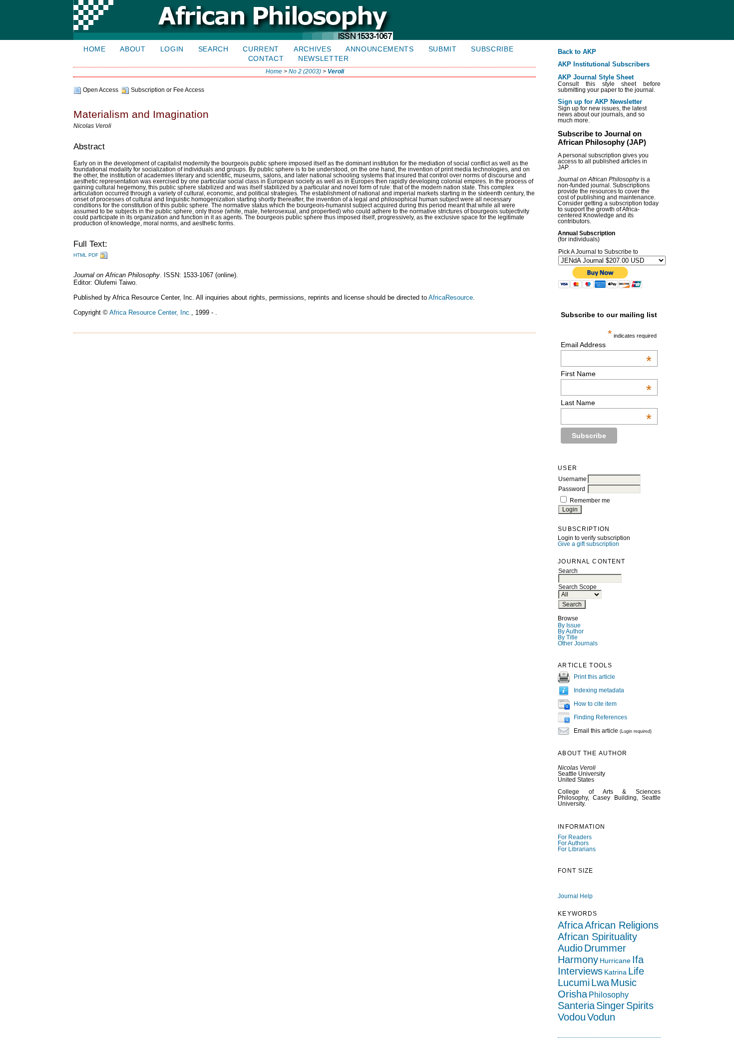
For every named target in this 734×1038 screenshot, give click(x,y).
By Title (568, 637)
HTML (80, 255)
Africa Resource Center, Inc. (150, 312)
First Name (606, 374)
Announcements (380, 49)
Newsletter (323, 58)
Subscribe (492, 49)
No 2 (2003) (305, 71)
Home (94, 49)
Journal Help (575, 896)
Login (172, 49)
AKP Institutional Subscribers (604, 64)
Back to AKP (577, 51)
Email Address (606, 345)
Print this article (594, 677)
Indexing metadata (599, 690)
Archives (312, 49)
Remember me (590, 501)
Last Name (606, 403)
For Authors (573, 843)
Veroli (336, 71)
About (132, 49)
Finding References (600, 717)
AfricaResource (450, 297)
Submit (442, 49)
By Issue (569, 625)
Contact (266, 58)
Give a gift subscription (588, 544)
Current (261, 49)
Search (213, 49)
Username (572, 479)
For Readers (575, 837)
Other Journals (578, 643)
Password (571, 489)
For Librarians (577, 849)
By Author (571, 631)
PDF (93, 255)
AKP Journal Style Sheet (596, 77)
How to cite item (595, 704)
